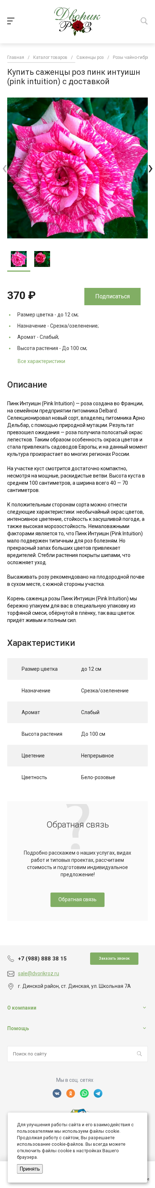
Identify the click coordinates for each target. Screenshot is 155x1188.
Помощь (18, 1028)
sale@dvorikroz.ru (38, 973)
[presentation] (4, 168)
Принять (30, 1169)
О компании (21, 1008)
